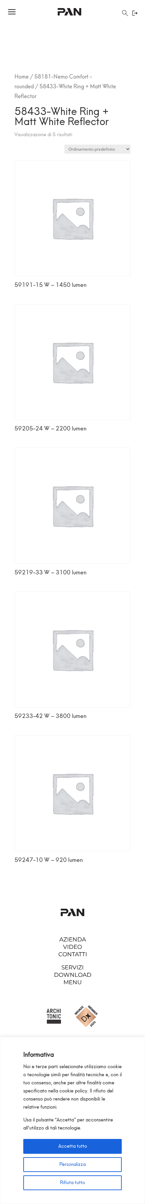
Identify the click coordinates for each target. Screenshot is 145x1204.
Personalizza (72, 1164)
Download (72, 974)
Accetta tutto (72, 1146)
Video (72, 946)
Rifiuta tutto (72, 1182)
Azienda (72, 939)
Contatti (72, 954)
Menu (72, 982)
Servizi (72, 967)
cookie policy (73, 1091)
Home (21, 76)
